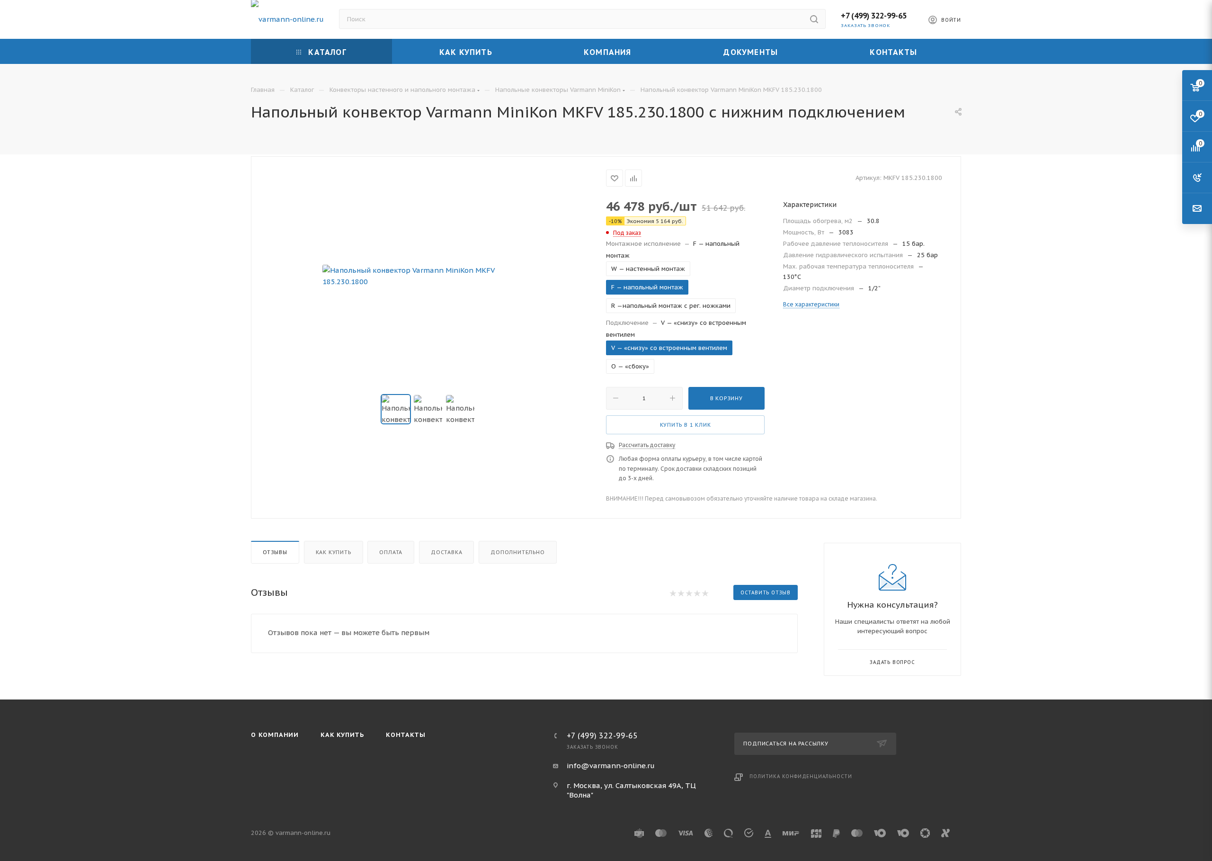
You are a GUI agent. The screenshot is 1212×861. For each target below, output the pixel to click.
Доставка (446, 552)
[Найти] (814, 19)
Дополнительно (517, 552)
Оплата (390, 552)
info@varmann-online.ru (611, 765)
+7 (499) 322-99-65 (874, 15)
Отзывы (275, 552)
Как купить (333, 552)
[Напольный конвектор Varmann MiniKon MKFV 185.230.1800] (428, 276)
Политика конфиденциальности (800, 776)
